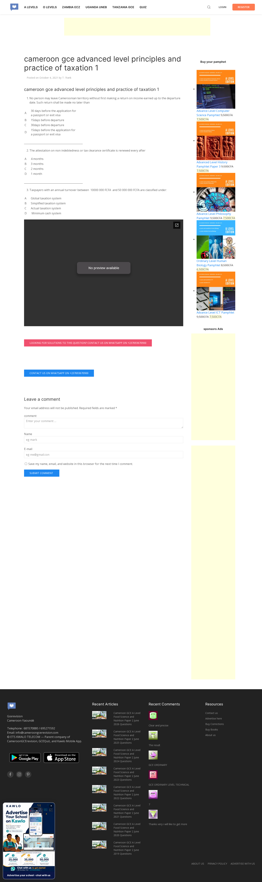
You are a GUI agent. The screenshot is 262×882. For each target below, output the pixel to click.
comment (30, 416)
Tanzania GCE (123, 7)
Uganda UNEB (96, 7)
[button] (29, 841)
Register (244, 7)
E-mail (28, 449)
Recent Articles (105, 704)
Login (222, 7)
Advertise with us (243, 863)
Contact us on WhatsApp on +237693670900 (59, 373)
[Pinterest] (28, 774)
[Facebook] (10, 774)
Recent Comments (164, 704)
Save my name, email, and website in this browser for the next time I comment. (80, 464)
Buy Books (211, 729)
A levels (31, 7)
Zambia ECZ (71, 7)
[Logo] (14, 7)
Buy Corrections (214, 724)
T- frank (66, 77)
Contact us (211, 713)
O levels (50, 7)
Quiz (143, 7)
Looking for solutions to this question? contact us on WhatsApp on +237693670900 (88, 343)
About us (210, 735)
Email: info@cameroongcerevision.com (32, 733)
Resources (214, 704)
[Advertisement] (137, 27)
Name (28, 434)
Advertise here (213, 718)
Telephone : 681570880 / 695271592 (31, 728)
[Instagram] (19, 774)
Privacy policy (217, 863)
